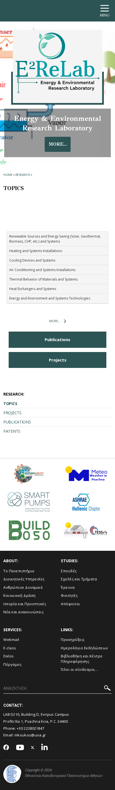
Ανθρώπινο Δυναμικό (23, 587)
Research (22, 175)
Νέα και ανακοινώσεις (23, 611)
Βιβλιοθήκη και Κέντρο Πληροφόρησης (82, 658)
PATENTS (11, 431)
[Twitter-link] (33, 747)
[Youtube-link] (20, 747)
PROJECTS (12, 412)
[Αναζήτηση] (107, 689)
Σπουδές (69, 570)
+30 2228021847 (30, 728)
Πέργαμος (12, 664)
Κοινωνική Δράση (19, 595)
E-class (9, 647)
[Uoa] (12, 774)
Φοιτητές (69, 595)
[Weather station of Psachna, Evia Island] (86, 476)
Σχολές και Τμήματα (79, 578)
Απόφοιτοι (70, 603)
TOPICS (10, 403)
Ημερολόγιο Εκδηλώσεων (84, 647)
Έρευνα (68, 587)
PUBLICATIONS (17, 422)
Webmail (11, 639)
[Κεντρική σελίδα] (57, 63)
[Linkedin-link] (44, 747)
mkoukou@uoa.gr (30, 735)
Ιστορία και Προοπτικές (24, 603)
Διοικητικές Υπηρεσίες (24, 578)
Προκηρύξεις (73, 639)
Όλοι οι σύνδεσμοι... (79, 669)
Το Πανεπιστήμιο (19, 570)
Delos (8, 656)
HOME (8, 175)
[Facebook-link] (6, 748)
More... (55, 321)
